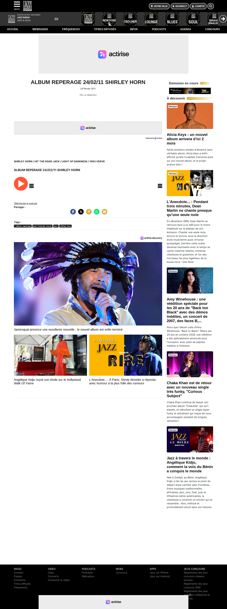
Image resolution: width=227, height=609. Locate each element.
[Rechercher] (210, 6)
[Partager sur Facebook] (72, 213)
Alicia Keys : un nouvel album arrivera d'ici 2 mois (187, 138)
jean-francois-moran (42, 226)
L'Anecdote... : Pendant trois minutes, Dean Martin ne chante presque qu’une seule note (189, 208)
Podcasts (159, 29)
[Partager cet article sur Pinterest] (88, 213)
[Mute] (56, 19)
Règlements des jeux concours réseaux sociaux (196, 576)
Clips (51, 572)
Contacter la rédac (59, 580)
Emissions (19, 580)
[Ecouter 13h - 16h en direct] (190, 90)
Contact (18, 572)
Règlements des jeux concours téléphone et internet (197, 595)
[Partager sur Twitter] (80, 213)
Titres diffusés (105, 29)
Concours (212, 29)
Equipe (18, 576)
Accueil (12, 29)
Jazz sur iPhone (159, 572)
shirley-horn (65, 226)
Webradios (40, 29)
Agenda (185, 29)
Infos (134, 29)
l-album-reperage (23, 226)
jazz (56, 226)
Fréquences (71, 29)
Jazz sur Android (160, 576)
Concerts (53, 576)
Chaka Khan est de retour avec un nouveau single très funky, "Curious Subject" (189, 389)
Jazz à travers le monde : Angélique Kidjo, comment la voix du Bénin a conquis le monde (190, 464)
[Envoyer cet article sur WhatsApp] (95, 213)
